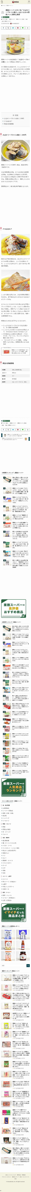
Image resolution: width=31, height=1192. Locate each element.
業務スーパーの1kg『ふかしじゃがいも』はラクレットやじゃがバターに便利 (20, 735)
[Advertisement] (15, 205)
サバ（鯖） (5, 19)
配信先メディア (15, 1176)
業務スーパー (6, 17)
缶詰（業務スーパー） (6, 21)
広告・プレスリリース (24, 1176)
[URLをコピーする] (28, 28)
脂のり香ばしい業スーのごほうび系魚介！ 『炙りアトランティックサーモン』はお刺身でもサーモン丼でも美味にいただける (20, 481)
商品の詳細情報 (9, 124)
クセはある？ (8, 121)
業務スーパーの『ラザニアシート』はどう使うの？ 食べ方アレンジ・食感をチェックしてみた (20, 500)
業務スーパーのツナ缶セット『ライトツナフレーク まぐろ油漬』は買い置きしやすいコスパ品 (20, 743)
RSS (15, 1178)
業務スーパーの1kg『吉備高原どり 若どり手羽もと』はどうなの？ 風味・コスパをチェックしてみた (20, 765)
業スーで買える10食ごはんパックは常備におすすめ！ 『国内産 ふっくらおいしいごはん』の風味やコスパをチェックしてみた (20, 706)
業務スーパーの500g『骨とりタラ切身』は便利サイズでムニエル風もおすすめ (20, 750)
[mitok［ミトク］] (15, 2)
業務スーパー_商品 (20, 19)
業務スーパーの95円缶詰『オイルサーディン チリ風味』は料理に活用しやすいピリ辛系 (20, 351)
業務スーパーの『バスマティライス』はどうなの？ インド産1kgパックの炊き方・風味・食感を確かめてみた (20, 509)
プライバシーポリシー (6, 1176)
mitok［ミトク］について (10, 1174)
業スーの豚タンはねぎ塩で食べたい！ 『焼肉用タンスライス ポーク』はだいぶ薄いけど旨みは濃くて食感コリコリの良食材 (20, 564)
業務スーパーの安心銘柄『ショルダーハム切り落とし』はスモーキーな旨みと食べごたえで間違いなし (20, 525)
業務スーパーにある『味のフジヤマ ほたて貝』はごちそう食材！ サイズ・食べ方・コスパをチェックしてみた (20, 554)
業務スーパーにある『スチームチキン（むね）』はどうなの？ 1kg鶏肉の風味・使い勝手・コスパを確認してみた (20, 491)
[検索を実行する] (28, 965)
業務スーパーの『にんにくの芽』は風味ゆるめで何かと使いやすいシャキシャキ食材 (20, 757)
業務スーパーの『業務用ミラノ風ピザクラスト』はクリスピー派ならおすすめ (20, 517)
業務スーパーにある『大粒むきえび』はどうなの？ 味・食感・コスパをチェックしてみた (20, 772)
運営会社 (19, 1174)
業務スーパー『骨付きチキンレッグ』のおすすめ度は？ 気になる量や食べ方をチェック (20, 720)
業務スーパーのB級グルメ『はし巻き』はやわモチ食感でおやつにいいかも (20, 728)
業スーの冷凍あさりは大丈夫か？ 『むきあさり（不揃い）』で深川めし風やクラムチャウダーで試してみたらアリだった (20, 535)
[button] (0, 1190)
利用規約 (24, 1174)
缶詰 (27, 19)
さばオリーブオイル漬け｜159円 (14, 118)
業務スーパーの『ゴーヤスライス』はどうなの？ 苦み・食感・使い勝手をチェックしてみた (20, 545)
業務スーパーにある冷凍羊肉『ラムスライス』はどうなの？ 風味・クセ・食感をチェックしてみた (20, 713)
